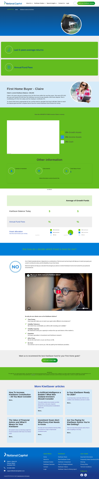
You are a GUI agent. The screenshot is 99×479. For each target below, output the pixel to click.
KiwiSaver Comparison (64, 461)
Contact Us (61, 3)
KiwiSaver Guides (39, 3)
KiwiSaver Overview (48, 464)
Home (16, 9)
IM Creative (27, 476)
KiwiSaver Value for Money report (67, 469)
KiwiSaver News (62, 457)
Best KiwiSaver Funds (64, 459)
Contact (45, 466)
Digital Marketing (20, 476)
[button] (75, 3)
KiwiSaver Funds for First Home (27, 9)
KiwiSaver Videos (63, 466)
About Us (28, 3)
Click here (33, 374)
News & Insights (51, 3)
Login (67, 3)
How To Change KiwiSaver (65, 464)
